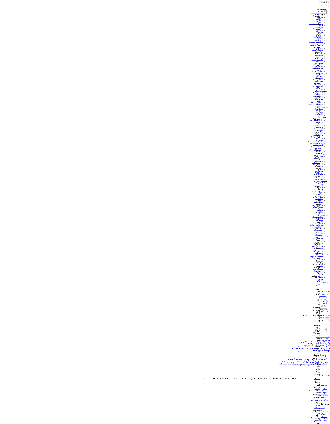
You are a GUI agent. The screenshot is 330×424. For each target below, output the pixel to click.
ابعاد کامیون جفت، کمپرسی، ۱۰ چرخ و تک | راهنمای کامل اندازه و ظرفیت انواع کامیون (302, 364)
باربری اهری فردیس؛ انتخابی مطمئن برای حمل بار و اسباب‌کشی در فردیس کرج (304, 360)
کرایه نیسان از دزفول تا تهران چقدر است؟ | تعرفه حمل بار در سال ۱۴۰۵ (306, 359)
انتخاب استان (323, 2)
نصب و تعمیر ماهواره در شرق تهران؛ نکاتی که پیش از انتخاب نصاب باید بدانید (305, 362)
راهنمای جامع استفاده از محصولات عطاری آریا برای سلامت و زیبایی (307, 365)
